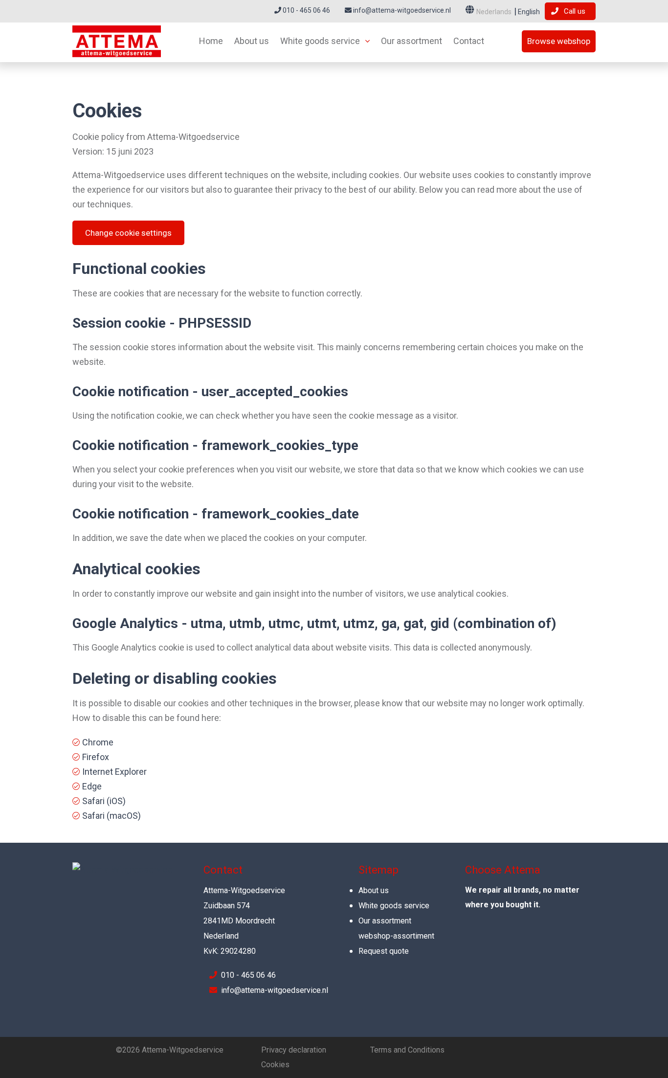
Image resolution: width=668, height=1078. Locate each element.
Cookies (275, 1064)
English (528, 12)
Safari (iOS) (104, 801)
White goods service (320, 41)
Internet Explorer (114, 771)
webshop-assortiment (396, 936)
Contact (468, 41)
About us (251, 41)
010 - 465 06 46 (305, 10)
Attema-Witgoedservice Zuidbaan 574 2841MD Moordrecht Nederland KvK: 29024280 (244, 921)
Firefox (95, 757)
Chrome (97, 742)
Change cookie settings (128, 233)
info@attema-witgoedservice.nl (401, 10)
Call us (574, 11)
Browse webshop (558, 41)
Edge (92, 786)
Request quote (383, 951)
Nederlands (494, 12)
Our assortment (411, 41)
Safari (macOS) (111, 815)
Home (211, 41)
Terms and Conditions (407, 1050)
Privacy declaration (293, 1050)
